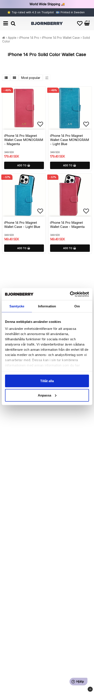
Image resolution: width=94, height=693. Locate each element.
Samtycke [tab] (16, 306)
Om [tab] (77, 306)
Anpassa (44, 395)
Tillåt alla (47, 381)
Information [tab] (47, 306)
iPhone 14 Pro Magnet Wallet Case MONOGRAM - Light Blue (69, 140)
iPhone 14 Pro (29, 37)
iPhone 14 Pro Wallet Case (61, 37)
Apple (12, 37)
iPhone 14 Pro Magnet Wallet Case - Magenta (67, 224)
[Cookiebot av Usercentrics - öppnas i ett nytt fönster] (70, 294)
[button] (79, 23)
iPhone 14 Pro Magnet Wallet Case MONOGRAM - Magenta (23, 140)
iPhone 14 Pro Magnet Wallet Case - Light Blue (22, 224)
